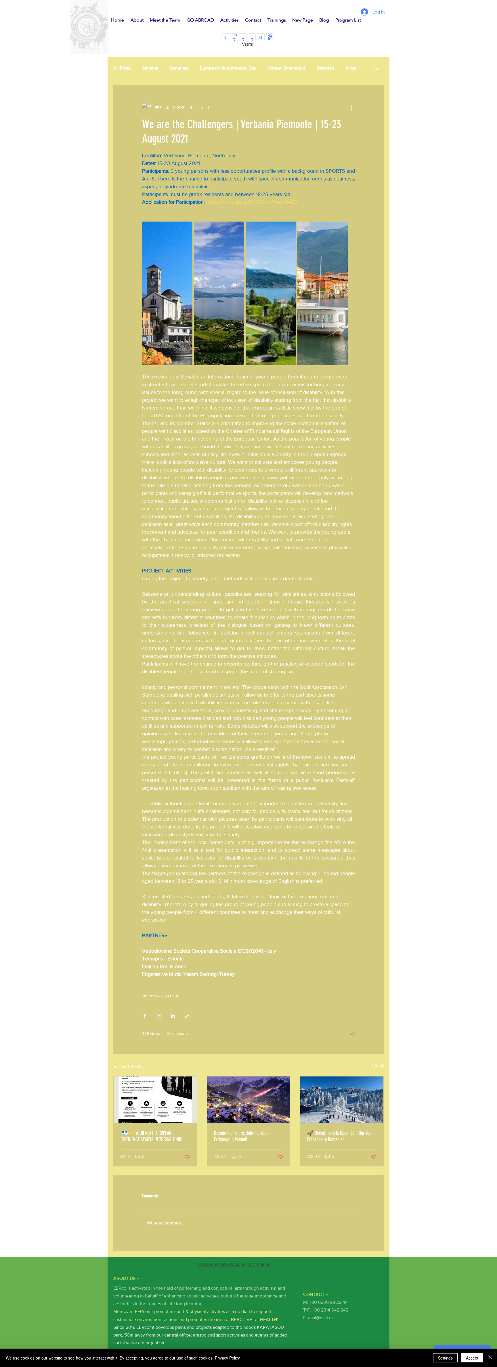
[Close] (490, 1357)
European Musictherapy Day (228, 68)
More (351, 68)
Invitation (151, 996)
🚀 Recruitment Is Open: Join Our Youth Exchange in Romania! (340, 1136)
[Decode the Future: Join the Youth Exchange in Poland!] (248, 1099)
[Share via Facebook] (145, 1015)
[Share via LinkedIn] (173, 1015)
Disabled (325, 68)
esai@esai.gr (320, 1317)
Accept (472, 1358)
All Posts (122, 68)
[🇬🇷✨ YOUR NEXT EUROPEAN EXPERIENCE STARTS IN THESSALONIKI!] (155, 1099)
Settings (445, 1358)
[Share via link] (187, 1015)
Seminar (150, 68)
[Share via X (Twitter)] (159, 1015)
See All (377, 1065)
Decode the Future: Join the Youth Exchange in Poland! (241, 1136)
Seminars (179, 68)
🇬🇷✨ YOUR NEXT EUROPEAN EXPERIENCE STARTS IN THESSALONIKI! (152, 1136)
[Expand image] (167, 293)
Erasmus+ (172, 996)
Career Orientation (286, 68)
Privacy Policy (227, 1358)
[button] (376, 68)
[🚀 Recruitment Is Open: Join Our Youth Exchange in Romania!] (341, 1099)
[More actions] (351, 107)
